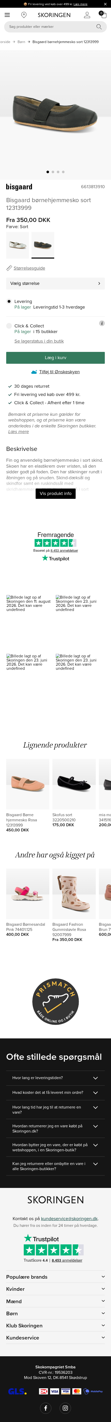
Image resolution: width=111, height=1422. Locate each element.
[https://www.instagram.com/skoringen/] (65, 1408)
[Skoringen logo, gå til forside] (54, 15)
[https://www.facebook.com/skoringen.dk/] (45, 1408)
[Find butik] (24, 15)
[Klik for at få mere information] (102, 323)
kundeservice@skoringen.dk (69, 1218)
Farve (12, 226)
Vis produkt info (56, 493)
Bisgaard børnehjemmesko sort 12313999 (66, 41)
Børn (21, 41)
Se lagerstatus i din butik (39, 341)
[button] (31, 624)
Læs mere (81, 4)
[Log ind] (87, 15)
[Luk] (105, 4)
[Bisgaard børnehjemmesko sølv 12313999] (17, 245)
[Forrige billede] (10, 115)
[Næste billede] (101, 115)
